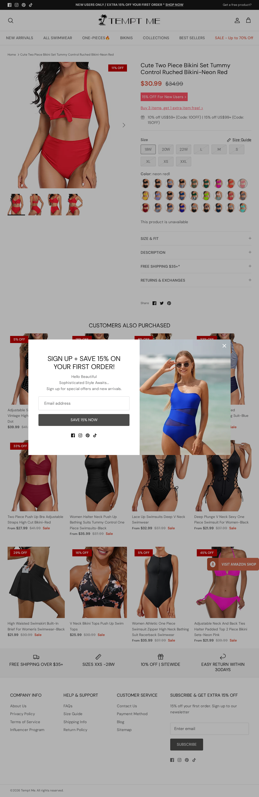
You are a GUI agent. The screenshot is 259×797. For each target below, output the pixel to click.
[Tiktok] (95, 435)
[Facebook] (73, 435)
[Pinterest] (88, 435)
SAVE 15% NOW (84, 419)
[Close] (224, 345)
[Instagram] (80, 435)
